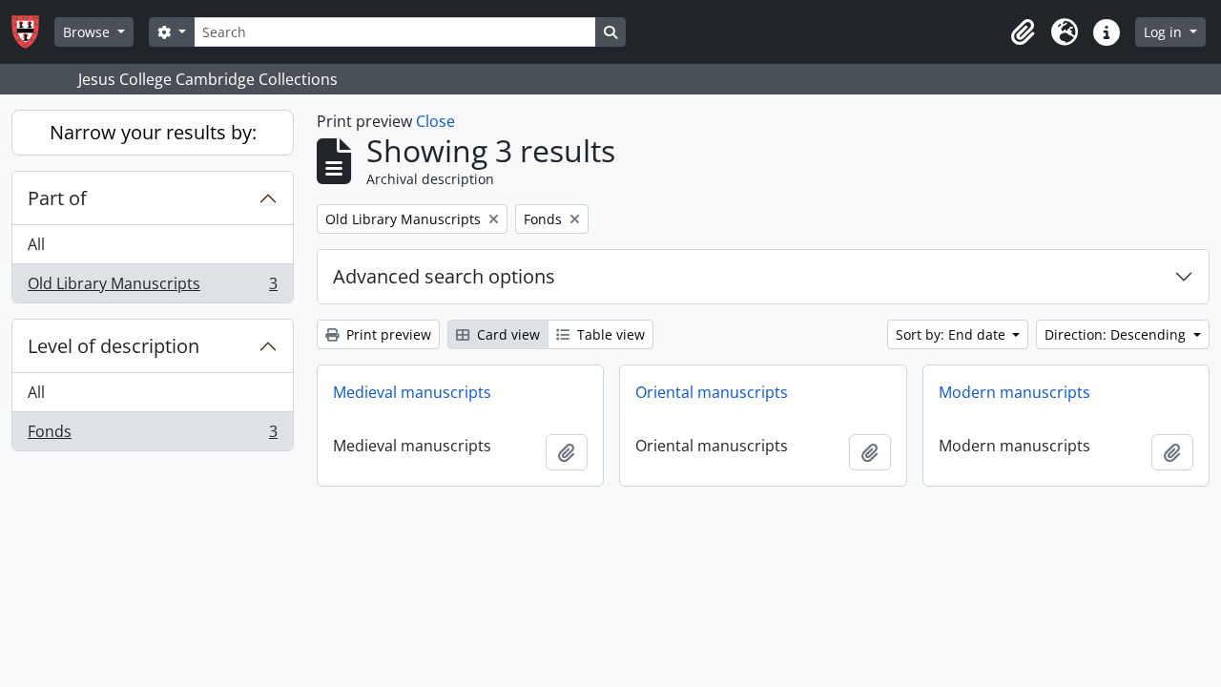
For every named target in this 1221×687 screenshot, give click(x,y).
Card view (506, 334)
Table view (609, 334)
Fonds (152, 435)
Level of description (113, 346)
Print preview (386, 334)
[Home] (32, 32)
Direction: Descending (1117, 334)
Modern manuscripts (1014, 392)
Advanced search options (444, 276)
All (36, 244)
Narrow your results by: (153, 132)
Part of (57, 198)
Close (435, 121)
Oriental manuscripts (711, 392)
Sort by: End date (952, 334)
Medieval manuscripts (412, 392)
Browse (88, 32)
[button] (1023, 32)
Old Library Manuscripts (152, 287)
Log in (1165, 32)
